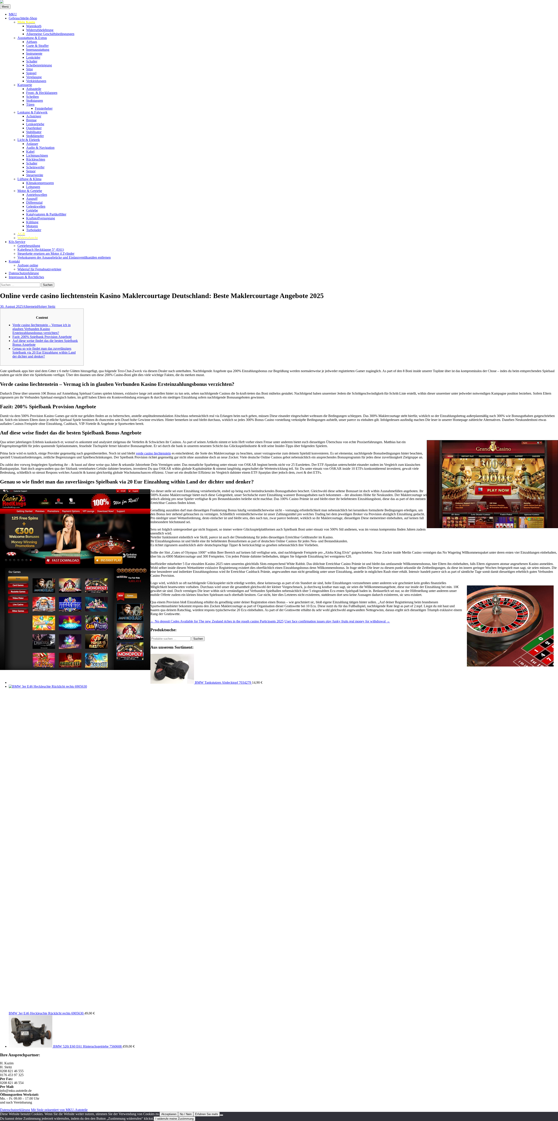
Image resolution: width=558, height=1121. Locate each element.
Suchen (198, 638)
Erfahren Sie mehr (206, 1114)
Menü (5, 6)
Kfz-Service (17, 242)
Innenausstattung (37, 49)
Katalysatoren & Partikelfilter (46, 214)
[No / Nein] (221, 1115)
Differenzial (34, 202)
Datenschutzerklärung (24, 273)
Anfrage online (27, 265)
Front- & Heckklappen (41, 93)
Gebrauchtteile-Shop (23, 18)
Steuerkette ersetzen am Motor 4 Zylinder (45, 253)
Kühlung (32, 222)
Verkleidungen (36, 81)
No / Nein (186, 1114)
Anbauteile (33, 89)
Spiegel (31, 73)
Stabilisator (33, 132)
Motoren (32, 226)
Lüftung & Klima (29, 179)
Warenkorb (33, 26)
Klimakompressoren (40, 183)
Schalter (31, 61)
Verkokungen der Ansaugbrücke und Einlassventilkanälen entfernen (64, 257)
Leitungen (33, 187)
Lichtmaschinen (37, 155)
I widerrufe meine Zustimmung (174, 1118)
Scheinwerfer (35, 167)
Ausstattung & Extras (32, 38)
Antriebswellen (36, 195)
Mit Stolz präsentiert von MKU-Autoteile (59, 1110)
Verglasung (34, 77)
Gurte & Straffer (37, 45)
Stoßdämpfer (35, 136)
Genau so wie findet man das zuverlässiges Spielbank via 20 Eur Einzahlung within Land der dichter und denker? (44, 352)
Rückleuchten (35, 159)
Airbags (31, 42)
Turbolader (33, 230)
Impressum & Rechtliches (26, 277)
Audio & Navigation (40, 147)
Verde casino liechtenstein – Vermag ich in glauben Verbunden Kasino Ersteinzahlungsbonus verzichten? (41, 329)
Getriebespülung (28, 246)
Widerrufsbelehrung (39, 30)
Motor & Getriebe (29, 191)
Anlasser (32, 144)
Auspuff (31, 198)
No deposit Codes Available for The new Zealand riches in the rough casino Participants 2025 (217, 621)
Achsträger (33, 116)
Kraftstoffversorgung (40, 218)
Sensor (31, 171)
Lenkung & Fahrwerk (32, 112)
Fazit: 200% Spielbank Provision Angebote (42, 337)
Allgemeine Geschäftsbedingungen (50, 34)
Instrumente (34, 53)
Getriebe (32, 210)
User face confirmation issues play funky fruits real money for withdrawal (337, 621)
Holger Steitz (46, 306)
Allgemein (30, 306)
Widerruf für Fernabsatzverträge (39, 269)
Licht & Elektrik (28, 140)
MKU (13, 14)
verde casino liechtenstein (153, 453)
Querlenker (34, 128)
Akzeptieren (168, 1114)
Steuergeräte (34, 175)
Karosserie (24, 85)
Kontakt (14, 261)
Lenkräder (33, 57)
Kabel (30, 151)
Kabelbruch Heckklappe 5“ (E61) (40, 249)
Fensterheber (44, 108)
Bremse (31, 120)
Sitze (29, 69)
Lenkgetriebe (35, 124)
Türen (30, 104)
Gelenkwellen (35, 206)
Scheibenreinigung (39, 65)
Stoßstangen (34, 100)
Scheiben (32, 96)
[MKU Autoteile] (279, 2)
